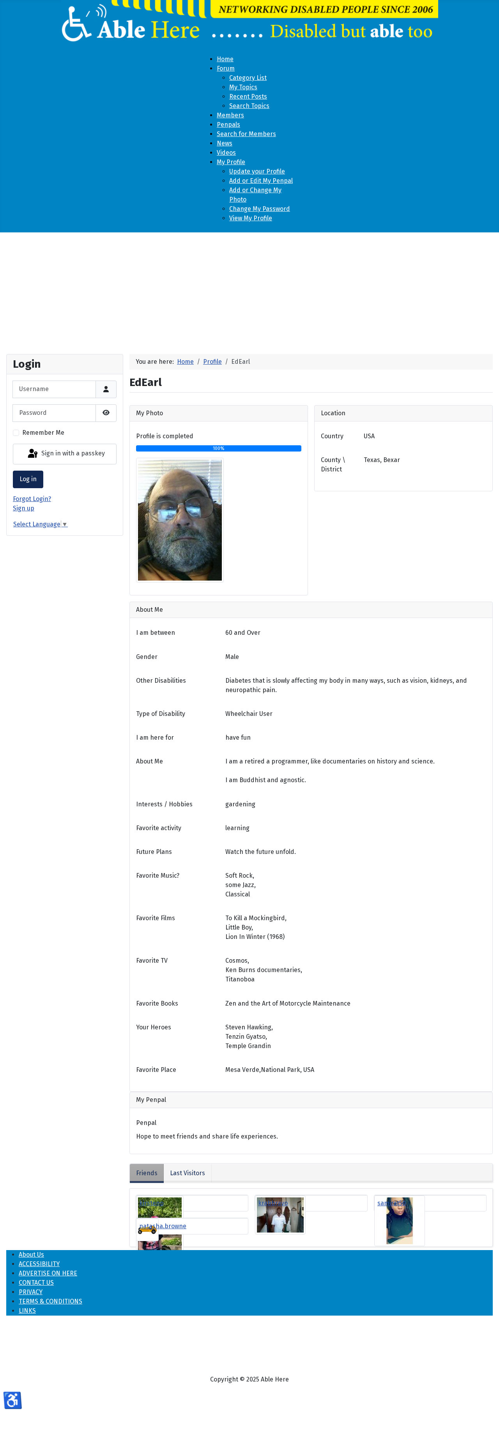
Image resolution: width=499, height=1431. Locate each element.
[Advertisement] (249, 290)
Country (332, 436)
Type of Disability (160, 713)
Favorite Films (155, 918)
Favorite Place (156, 1069)
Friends (146, 1173)
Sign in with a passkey (72, 453)
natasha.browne (162, 1226)
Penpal (146, 1122)
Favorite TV (152, 960)
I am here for (155, 737)
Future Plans (154, 851)
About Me (149, 761)
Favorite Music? (157, 875)
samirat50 (391, 1203)
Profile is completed (164, 436)
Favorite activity (158, 828)
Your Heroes (153, 1027)
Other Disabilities (161, 680)
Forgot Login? (32, 499)
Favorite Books (157, 1003)
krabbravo (273, 1203)
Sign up (23, 508)
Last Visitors (187, 1173)
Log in (28, 479)
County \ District (333, 464)
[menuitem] (225, 59)
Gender (146, 657)
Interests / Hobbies (164, 804)
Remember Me (43, 432)
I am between (155, 632)
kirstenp (151, 1203)
